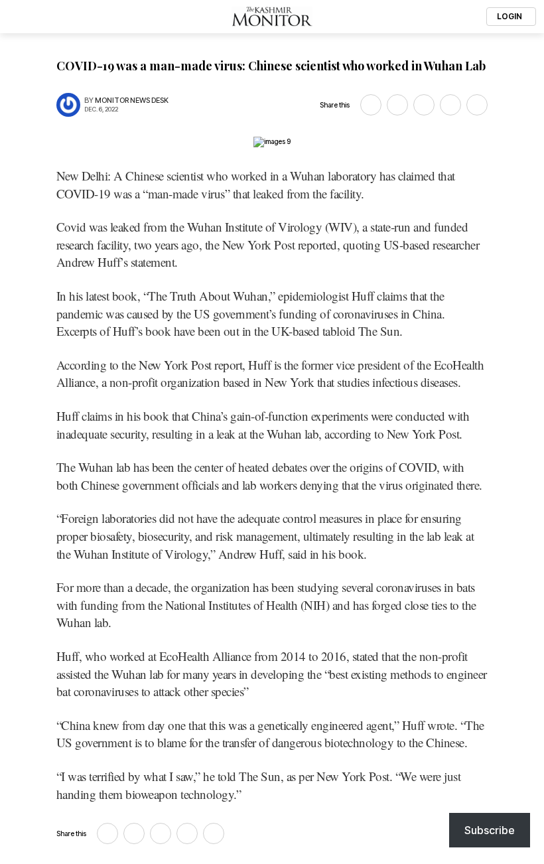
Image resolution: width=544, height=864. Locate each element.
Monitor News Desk (132, 100)
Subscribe (489, 830)
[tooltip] (370, 104)
